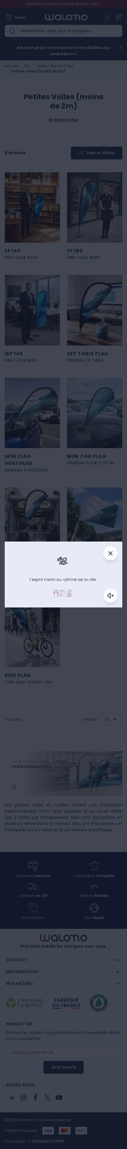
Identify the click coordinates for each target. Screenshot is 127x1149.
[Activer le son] (110, 596)
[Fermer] (110, 553)
